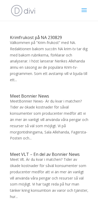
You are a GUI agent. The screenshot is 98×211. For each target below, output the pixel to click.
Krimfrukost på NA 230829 (36, 37)
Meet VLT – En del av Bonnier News (45, 154)
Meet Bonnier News (29, 96)
